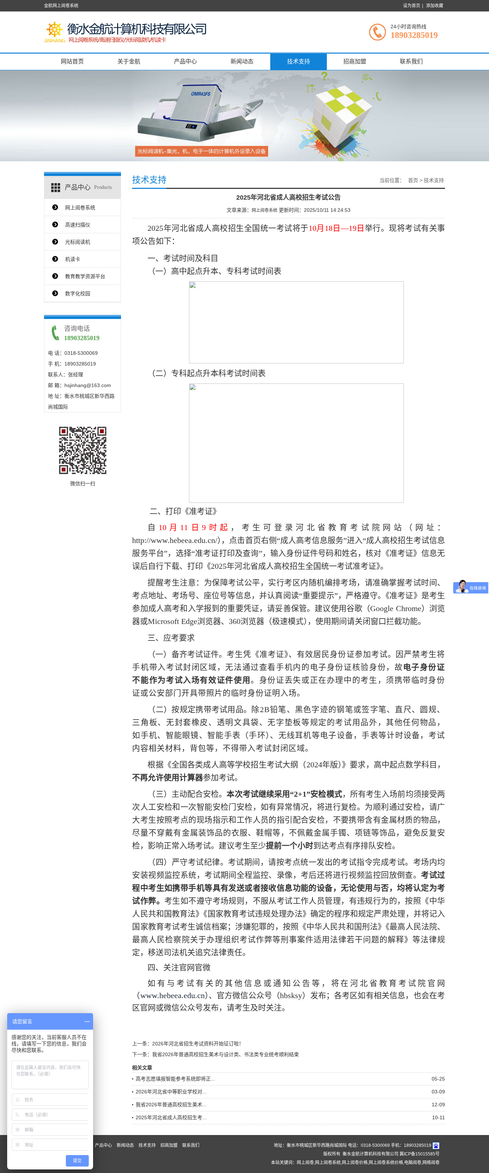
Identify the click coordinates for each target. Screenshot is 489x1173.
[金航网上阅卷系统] (126, 31)
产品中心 (185, 61)
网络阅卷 (431, 1162)
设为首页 (411, 5)
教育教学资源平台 (85, 276)
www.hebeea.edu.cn (172, 995)
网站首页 (72, 61)
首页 (413, 180)
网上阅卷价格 (355, 1162)
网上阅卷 (305, 1162)
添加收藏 (434, 5)
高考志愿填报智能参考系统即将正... (175, 1079)
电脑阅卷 (412, 1162)
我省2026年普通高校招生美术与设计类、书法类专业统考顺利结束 (225, 1054)
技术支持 (298, 61)
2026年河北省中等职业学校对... (171, 1092)
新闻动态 (242, 61)
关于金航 (128, 61)
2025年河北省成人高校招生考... (171, 1117)
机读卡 (72, 259)
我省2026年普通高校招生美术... (171, 1104)
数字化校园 (77, 293)
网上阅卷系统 (80, 207)
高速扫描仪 (77, 225)
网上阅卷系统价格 (386, 1162)
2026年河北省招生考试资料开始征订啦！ (198, 1043)
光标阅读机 (77, 242)
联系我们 (411, 61)
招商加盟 (354, 61)
